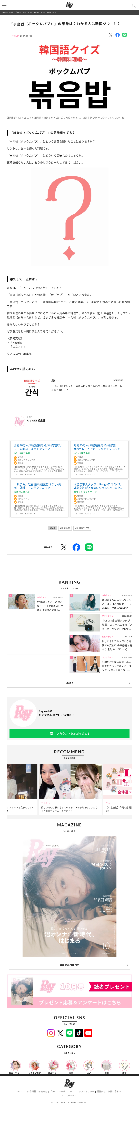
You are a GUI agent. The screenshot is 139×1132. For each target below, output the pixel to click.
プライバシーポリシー (61, 1091)
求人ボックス (30, 474)
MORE (69, 683)
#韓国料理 (65, 528)
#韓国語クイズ (82, 528)
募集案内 (42, 1091)
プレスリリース (69, 1095)
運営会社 (101, 1091)
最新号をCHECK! (69, 965)
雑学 (12, 12)
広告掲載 (31, 1091)
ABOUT (21, 1091)
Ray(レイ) (5, 12)
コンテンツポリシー (84, 1091)
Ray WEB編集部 (35, 420)
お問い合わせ (114, 1091)
